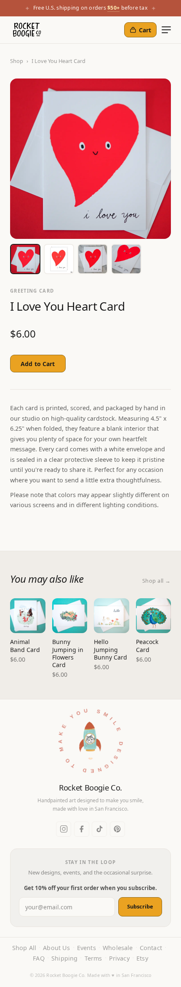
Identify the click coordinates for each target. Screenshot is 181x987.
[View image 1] (25, 259)
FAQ (38, 958)
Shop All (24, 948)
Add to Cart (38, 364)
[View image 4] (126, 259)
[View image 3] (92, 259)
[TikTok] (99, 829)
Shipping (64, 958)
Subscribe (140, 906)
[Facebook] (81, 829)
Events (86, 948)
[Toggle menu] (166, 30)
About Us (56, 948)
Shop (16, 61)
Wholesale (118, 948)
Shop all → (156, 580)
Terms (93, 958)
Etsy (142, 958)
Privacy (119, 958)
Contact (151, 948)
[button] (90, 744)
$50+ (113, 7)
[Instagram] (63, 829)
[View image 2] (59, 259)
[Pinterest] (117, 829)
